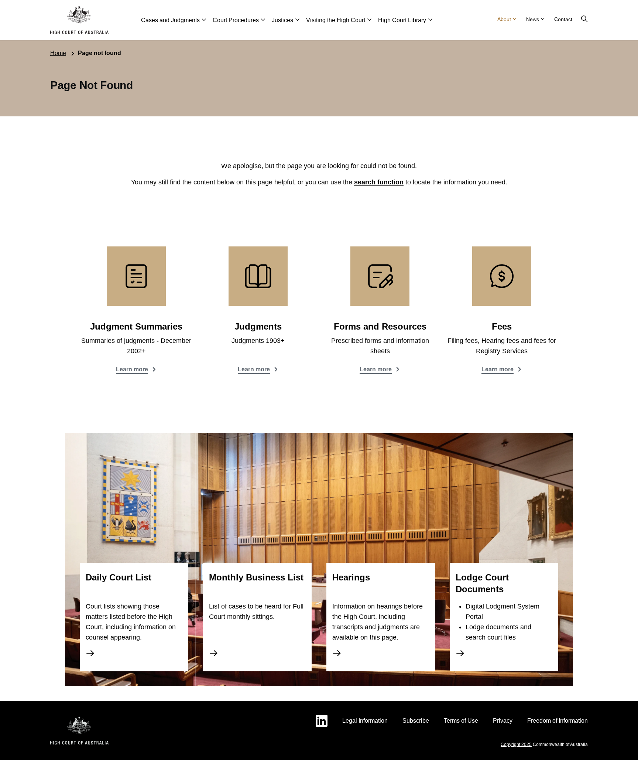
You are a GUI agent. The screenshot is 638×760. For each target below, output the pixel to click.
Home (58, 53)
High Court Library (402, 20)
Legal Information (365, 721)
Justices (282, 20)
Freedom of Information (557, 721)
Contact (563, 19)
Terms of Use (461, 721)
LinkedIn (321, 721)
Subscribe (415, 721)
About (504, 19)
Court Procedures (236, 20)
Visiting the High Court (335, 20)
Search (584, 19)
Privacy (502, 721)
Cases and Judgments (170, 20)
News (532, 19)
